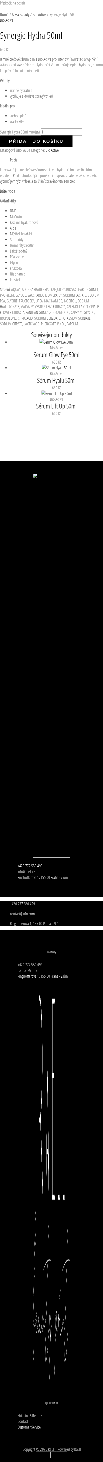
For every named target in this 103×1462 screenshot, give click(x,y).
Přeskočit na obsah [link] (12, 3)
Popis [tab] (13, 160)
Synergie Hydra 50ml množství (20, 132)
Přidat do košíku (36, 141)
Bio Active (52, 150)
